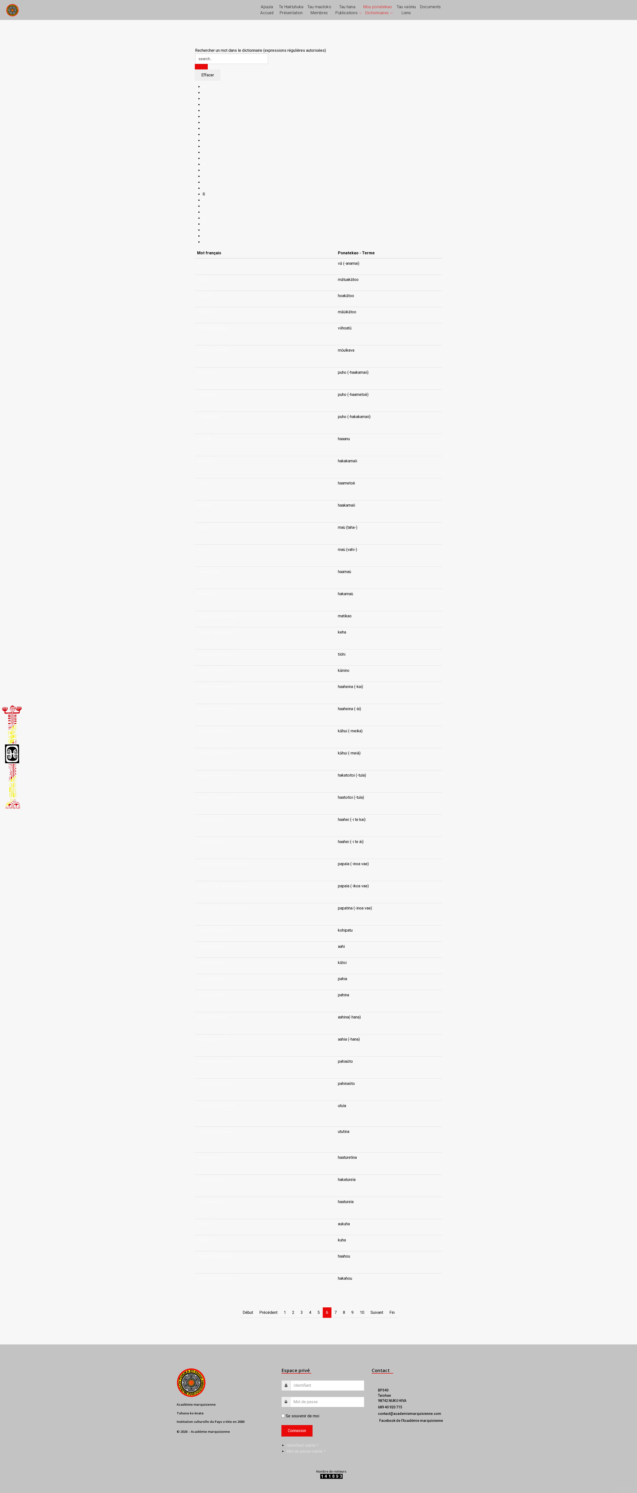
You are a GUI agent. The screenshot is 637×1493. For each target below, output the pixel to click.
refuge (203, 527)
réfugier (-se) (208, 571)
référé (202, 263)
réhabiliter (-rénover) (215, 1256)
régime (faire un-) (212, 819)
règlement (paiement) (215, 1105)
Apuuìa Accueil (266, 9)
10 (362, 1312)
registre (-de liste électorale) (222, 863)
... (339, 334)
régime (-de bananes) (215, 731)
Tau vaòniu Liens (406, 9)
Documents (430, 6)
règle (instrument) (212, 962)
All (205, 86)
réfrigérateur (208, 372)
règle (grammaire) (212, 946)
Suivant (377, 1312)
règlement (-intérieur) (215, 1061)
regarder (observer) (214, 670)
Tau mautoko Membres (319, 9)
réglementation (210, 1157)
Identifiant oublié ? (302, 1445)
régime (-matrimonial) (215, 775)
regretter (204, 1224)
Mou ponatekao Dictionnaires (377, 9)
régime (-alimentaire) (215, 686)
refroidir (204, 438)
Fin (392, 1312)
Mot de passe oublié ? (305, 1451)
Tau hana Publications (346, 9)
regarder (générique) (215, 632)
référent (204, 279)
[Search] (201, 66)
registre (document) (214, 930)
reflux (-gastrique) (212, 328)
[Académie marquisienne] (12, 9)
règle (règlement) (212, 978)
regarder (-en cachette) (217, 616)
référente (205, 312)
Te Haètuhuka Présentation (291, 9)
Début (248, 1312)
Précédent (268, 1312)
